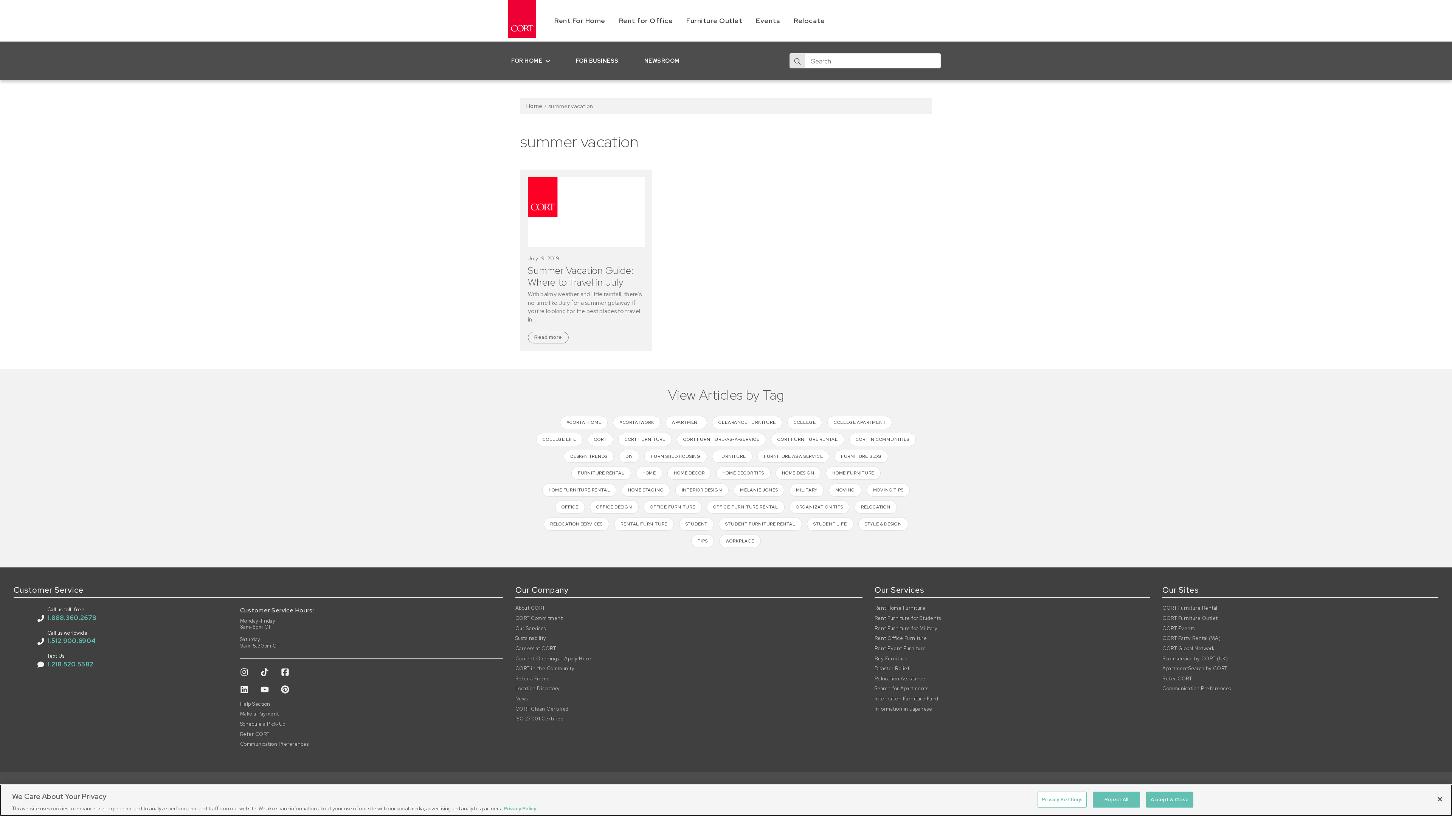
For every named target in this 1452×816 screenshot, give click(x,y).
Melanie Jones (759, 490)
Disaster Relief (892, 669)
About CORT (530, 608)
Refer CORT (255, 734)
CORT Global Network (1188, 649)
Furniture (732, 456)
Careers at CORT (535, 649)
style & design (883, 524)
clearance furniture (747, 422)
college (805, 422)
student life (830, 524)
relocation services (576, 524)
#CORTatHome (584, 422)
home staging (646, 490)
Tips (702, 541)
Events (768, 20)
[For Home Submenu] (549, 61)
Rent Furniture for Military (906, 629)
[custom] (244, 672)
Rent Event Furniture (900, 649)
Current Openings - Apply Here (553, 659)
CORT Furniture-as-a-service (721, 439)
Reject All (1116, 799)
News (521, 699)
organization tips (819, 507)
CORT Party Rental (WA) (1191, 638)
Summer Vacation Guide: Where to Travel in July (581, 276)
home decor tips (743, 473)
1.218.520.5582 (70, 664)
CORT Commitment (539, 618)
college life (559, 439)
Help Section (255, 704)
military (807, 490)
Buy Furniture (891, 659)
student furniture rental (760, 524)
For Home (526, 60)
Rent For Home (579, 20)
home (649, 473)
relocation (875, 507)
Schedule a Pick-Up (262, 724)
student (697, 524)
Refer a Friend (532, 679)
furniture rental (601, 473)
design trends (588, 456)
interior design (702, 490)
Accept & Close (1170, 799)
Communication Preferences (274, 744)
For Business (597, 60)
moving (845, 490)
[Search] (797, 61)
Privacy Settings (1062, 799)
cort (600, 439)
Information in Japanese (903, 709)
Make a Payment (259, 714)
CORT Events (1178, 629)
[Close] (1440, 799)
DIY (629, 456)
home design (798, 473)
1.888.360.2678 (71, 618)
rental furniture (644, 524)
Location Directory (537, 689)
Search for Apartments (902, 689)
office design (614, 507)
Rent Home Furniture (900, 608)
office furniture (672, 507)
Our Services (530, 629)
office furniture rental (745, 507)
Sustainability (530, 638)
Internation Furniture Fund (907, 699)
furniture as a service (793, 456)
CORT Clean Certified (542, 709)
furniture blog (861, 456)
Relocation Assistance (900, 679)
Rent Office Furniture (901, 638)
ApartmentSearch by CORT (1194, 669)
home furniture (853, 473)
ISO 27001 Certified (539, 719)
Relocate (809, 20)
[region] (726, 800)
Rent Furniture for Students (908, 618)
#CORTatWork (636, 422)
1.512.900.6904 (71, 641)
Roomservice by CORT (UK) (1195, 659)
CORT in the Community (545, 669)
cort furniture (645, 439)
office (570, 507)
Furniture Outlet (714, 20)
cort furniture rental (807, 439)
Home (534, 106)
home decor (689, 473)
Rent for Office (646, 20)
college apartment (860, 422)
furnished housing (676, 456)
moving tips (888, 490)
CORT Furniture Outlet (1190, 618)
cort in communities (882, 439)
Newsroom (662, 60)
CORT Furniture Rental (1190, 608)
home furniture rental (579, 490)
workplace (740, 541)
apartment (686, 422)
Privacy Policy (520, 808)
